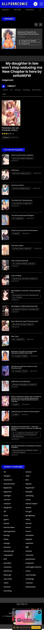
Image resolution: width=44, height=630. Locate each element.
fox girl (28, 511)
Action (28, 472)
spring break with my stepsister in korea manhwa (26, 446)
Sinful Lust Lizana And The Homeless (24, 230)
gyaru (6, 519)
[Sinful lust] (5, 174)
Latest (5, 90)
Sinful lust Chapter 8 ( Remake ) (23, 158)
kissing (6, 535)
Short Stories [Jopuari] (19, 261)
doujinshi (7, 507)
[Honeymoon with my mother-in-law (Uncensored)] (5, 371)
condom (7, 503)
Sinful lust (15, 170)
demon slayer (31, 503)
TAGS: (6, 583)
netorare (29, 555)
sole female (30, 575)
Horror (28, 527)
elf (4, 511)
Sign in (19, 604)
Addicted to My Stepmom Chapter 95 (24, 384)
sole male (7, 579)
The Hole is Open (25, 32)
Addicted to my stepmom (20, 381)
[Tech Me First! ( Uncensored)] (5, 205)
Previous (36, 24)
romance (7, 567)
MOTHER (17, 9)
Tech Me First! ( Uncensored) (21, 200)
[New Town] (5, 341)
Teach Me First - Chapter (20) (22, 203)
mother (28, 551)
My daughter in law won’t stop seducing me (25, 291)
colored (6, 499)
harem (6, 523)
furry (5, 515)
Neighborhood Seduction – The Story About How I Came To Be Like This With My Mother (26, 428)
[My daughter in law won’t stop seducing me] (5, 295)
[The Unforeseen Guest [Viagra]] (5, 220)
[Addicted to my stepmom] (5, 386)
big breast (29, 488)
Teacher (29, 583)
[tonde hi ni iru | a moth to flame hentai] (5, 416)
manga (6, 543)
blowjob (28, 492)
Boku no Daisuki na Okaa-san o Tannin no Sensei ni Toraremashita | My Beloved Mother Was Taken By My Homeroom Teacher (26, 399)
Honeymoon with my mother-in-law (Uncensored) (24, 367)
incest (28, 531)
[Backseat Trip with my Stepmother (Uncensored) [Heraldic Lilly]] (5, 356)
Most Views (36, 90)
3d (4, 472)
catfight (7, 496)
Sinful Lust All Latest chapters (22, 155)
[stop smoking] (5, 280)
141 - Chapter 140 (18, 218)
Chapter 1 (6, 137)
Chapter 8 (16, 233)
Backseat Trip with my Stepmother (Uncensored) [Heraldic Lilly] (24, 352)
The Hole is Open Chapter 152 (28, 39)
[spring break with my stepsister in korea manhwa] (5, 450)
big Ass (28, 484)
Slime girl (7, 575)
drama (28, 507)
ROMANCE (30, 9)
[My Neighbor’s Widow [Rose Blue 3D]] (5, 310)
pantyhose (30, 559)
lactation (29, 535)
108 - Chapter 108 (18, 339)
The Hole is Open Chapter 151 (28, 42)
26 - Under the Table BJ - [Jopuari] (23, 263)
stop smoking (16, 275)
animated (7, 480)
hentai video (9, 527)
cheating (29, 496)
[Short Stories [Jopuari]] (5, 265)
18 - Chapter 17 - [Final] (20, 371)
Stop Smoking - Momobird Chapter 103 (25, 279)
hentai (28, 523)
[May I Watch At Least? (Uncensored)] (5, 326)
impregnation (9, 531)
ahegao (6, 476)
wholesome (30, 587)
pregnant (29, 563)
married (6, 547)
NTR (5, 559)
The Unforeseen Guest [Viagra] (22, 215)
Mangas (5, 9)
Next (40, 24)
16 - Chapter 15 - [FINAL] (20, 356)
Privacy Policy (10, 616)
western (7, 587)
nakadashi (8, 555)
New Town (15, 336)
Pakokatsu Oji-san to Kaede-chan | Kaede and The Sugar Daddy (10, 131)
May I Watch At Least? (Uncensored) (24, 321)
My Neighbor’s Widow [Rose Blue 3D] (24, 306)
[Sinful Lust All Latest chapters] (5, 159)
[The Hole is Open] (5, 250)
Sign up (24, 604)
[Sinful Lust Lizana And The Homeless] (5, 235)
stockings (29, 579)
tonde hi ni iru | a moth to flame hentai (25, 412)
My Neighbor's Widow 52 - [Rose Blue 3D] (25, 309)
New (4, 94)
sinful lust (7, 571)
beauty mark (9, 484)
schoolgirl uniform (33, 567)
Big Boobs (7, 488)
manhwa (29, 543)
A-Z (11, 90)
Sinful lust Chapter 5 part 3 (21, 188)
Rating (17, 90)
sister (27, 571)
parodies (7, 563)
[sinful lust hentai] (5, 189)
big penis (7, 492)
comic (28, 499)
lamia (5, 539)
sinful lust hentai (17, 185)
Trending (26, 90)
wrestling (7, 591)
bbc (27, 480)
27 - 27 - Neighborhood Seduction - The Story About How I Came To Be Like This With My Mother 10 (25, 435)
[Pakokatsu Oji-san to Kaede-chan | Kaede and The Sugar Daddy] (11, 113)
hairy (27, 519)
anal (27, 476)
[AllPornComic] (15, 4)
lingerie (28, 539)
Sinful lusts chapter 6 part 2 (21, 173)
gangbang (30, 515)
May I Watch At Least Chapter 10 (23, 324)
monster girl (8, 551)
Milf (27, 547)
